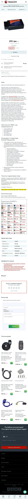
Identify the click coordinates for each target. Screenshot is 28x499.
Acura (5, 205)
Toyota (23, 227)
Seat (23, 211)
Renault (18, 232)
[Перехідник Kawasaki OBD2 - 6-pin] (21, 403)
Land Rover (16, 208)
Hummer (10, 213)
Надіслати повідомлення (14, 447)
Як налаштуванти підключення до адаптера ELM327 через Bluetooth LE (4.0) (14, 269)
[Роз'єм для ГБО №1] (21, 373)
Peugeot (17, 230)
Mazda (17, 213)
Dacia (4, 224)
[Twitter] (16, 489)
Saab (23, 208)
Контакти (3, 480)
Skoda (23, 213)
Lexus (17, 211)
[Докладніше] (11, 363)
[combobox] (4, 437)
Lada (12, 233)
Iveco (11, 221)
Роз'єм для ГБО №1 (19, 380)
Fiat (4, 232)
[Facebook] (19, 489)
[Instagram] (8, 489)
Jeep (11, 227)
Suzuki (23, 224)
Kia (11, 230)
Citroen (5, 221)
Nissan (18, 224)
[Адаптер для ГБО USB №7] (7, 373)
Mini (17, 218)
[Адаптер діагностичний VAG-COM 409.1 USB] (7, 345)
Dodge (5, 230)
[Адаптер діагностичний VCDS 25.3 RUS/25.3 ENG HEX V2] (21, 345)
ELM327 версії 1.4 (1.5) (18, 100)
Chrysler (4, 219)
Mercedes (16, 216)
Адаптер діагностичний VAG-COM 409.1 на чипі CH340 (6, 411)
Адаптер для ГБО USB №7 (7, 380)
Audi (6, 211)
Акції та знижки (5, 462)
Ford (12, 205)
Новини (3, 453)
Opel (17, 227)
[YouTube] (12, 489)
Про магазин (4, 475)
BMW (5, 213)
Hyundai (10, 216)
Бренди (3, 458)
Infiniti (11, 218)
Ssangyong (23, 219)
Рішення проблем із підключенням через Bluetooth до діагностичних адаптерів (14, 267)
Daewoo (4, 228)
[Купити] (25, 364)
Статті (2, 467)
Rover (23, 205)
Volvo (23, 232)
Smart (23, 215)
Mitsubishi (16, 222)
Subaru (23, 221)
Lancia (17, 205)
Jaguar (9, 225)
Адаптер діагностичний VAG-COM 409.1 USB (6, 353)
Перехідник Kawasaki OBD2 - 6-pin (20, 411)
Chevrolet (4, 216)
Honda (11, 211)
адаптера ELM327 (13, 96)
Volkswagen (23, 231)
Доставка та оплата (6, 471)
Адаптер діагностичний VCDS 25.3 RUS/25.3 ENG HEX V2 (20, 354)
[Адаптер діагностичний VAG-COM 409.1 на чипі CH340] (7, 403)
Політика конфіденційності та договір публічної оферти (14, 492)
